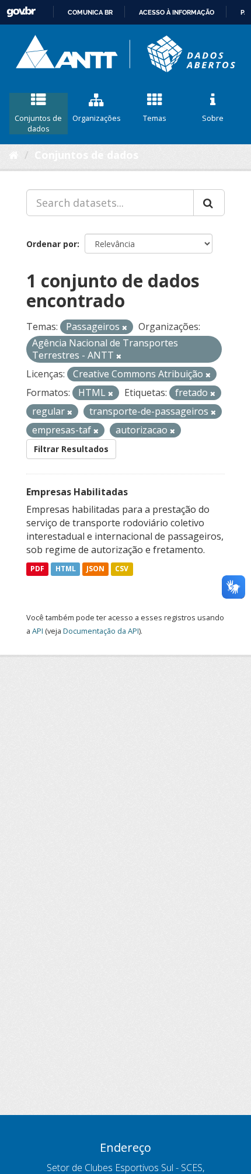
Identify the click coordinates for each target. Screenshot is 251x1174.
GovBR (21, 12)
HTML (65, 569)
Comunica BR (90, 12)
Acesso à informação (176, 12)
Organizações (96, 118)
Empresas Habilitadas (77, 491)
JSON (95, 569)
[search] (209, 202)
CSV (121, 569)
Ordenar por (51, 243)
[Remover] (124, 327)
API (37, 631)
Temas (154, 118)
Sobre (213, 118)
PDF (37, 569)
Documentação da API (101, 631)
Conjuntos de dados (38, 123)
